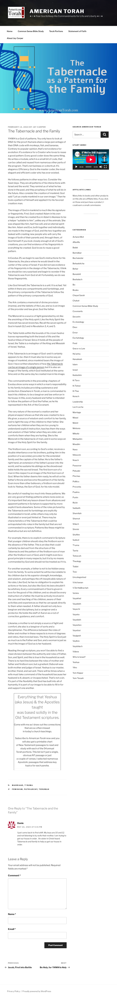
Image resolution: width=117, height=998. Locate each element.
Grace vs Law (79, 348)
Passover (77, 465)
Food (75, 343)
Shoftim (76, 534)
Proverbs (77, 486)
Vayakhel (77, 598)
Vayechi (76, 609)
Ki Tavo (76, 380)
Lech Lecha (78, 407)
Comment (14, 875)
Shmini (76, 529)
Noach (76, 460)
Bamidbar (77, 253)
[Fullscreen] (105, 166)
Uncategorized (79, 577)
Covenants (78, 311)
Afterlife (76, 242)
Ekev (75, 327)
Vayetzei (76, 630)
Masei (75, 417)
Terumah (44, 789)
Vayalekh (77, 604)
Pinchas (76, 476)
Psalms (76, 492)
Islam (75, 364)
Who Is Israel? (79, 657)
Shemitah (77, 513)
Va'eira (76, 593)
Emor (75, 332)
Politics (76, 481)
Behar (75, 268)
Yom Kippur (78, 673)
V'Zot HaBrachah (80, 588)
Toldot (75, 566)
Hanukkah (77, 359)
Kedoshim (77, 375)
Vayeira (76, 614)
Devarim (76, 316)
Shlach (76, 524)
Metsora (76, 428)
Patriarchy (31, 789)
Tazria (75, 550)
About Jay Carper (15, 38)
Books (75, 290)
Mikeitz (76, 433)
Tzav (75, 572)
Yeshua (76, 662)
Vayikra (76, 641)
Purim (75, 497)
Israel (75, 370)
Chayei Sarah (79, 295)
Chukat (76, 300)
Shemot (76, 518)
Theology (77, 561)
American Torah (57, 11)
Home (9, 31)
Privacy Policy (13, 991)
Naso (75, 449)
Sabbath (76, 508)
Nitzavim (77, 455)
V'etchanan (78, 582)
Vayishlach (77, 646)
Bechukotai (78, 258)
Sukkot (76, 540)
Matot (75, 423)
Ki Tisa (76, 391)
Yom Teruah (78, 678)
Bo (74, 284)
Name (12, 914)
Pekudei (76, 471)
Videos (76, 651)
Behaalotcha (78, 263)
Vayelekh (77, 619)
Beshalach (77, 279)
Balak (75, 247)
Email (12, 929)
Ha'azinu (76, 354)
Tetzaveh (77, 556)
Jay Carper (39, 127)
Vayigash (77, 635)
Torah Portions (56, 31)
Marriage (17, 785)
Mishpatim (77, 439)
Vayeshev (77, 625)
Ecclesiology (78, 322)
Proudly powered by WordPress (36, 991)
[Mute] (100, 166)
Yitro (75, 667)
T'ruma (29, 785)
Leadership (78, 401)
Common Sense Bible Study (31, 31)
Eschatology (78, 338)
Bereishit (77, 274)
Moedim (76, 444)
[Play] (76, 166)
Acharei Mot (78, 237)
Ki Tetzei (76, 386)
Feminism (17, 789)
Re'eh (75, 502)
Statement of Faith (77, 31)
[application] (91, 159)
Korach (76, 396)
